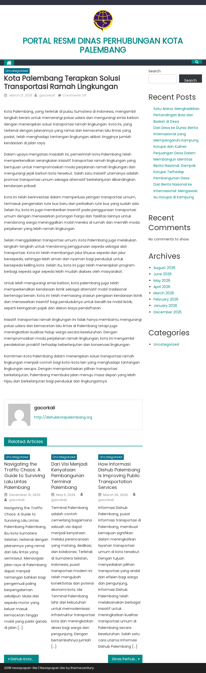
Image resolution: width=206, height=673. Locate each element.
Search (154, 71)
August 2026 (164, 267)
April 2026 (161, 286)
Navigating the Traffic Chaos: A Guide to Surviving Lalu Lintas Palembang (24, 475)
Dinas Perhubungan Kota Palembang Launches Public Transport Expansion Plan (127, 658)
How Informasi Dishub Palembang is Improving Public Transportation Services (119, 475)
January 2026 (165, 305)
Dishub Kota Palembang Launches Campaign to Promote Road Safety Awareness (25, 658)
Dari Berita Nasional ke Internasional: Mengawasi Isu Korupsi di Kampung (175, 190)
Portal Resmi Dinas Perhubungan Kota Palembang (103, 45)
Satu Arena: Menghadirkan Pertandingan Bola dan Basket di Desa (176, 115)
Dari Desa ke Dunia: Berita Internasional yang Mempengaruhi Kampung (175, 134)
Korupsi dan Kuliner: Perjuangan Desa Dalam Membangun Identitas (174, 153)
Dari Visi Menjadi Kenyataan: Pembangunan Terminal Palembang (69, 475)
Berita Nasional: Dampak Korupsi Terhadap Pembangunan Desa (174, 172)
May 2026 (161, 280)
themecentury (82, 667)
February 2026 (165, 299)
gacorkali (47, 95)
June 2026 (162, 274)
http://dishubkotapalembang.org (63, 417)
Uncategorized (17, 71)
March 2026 (163, 293)
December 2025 (167, 312)
